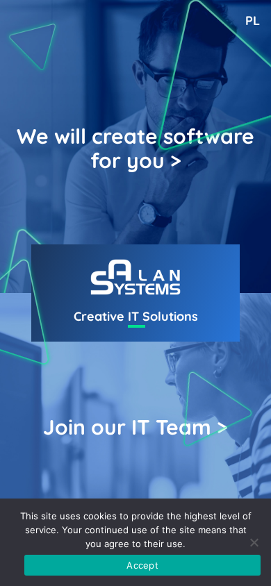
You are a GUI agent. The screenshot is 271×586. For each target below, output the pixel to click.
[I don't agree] (254, 542)
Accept (142, 565)
